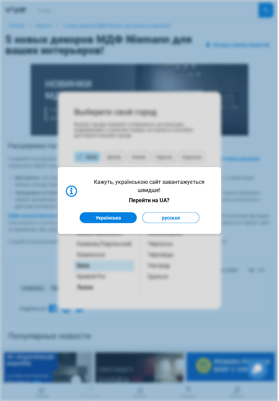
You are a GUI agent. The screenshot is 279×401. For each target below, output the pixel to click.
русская (171, 218)
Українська (108, 218)
